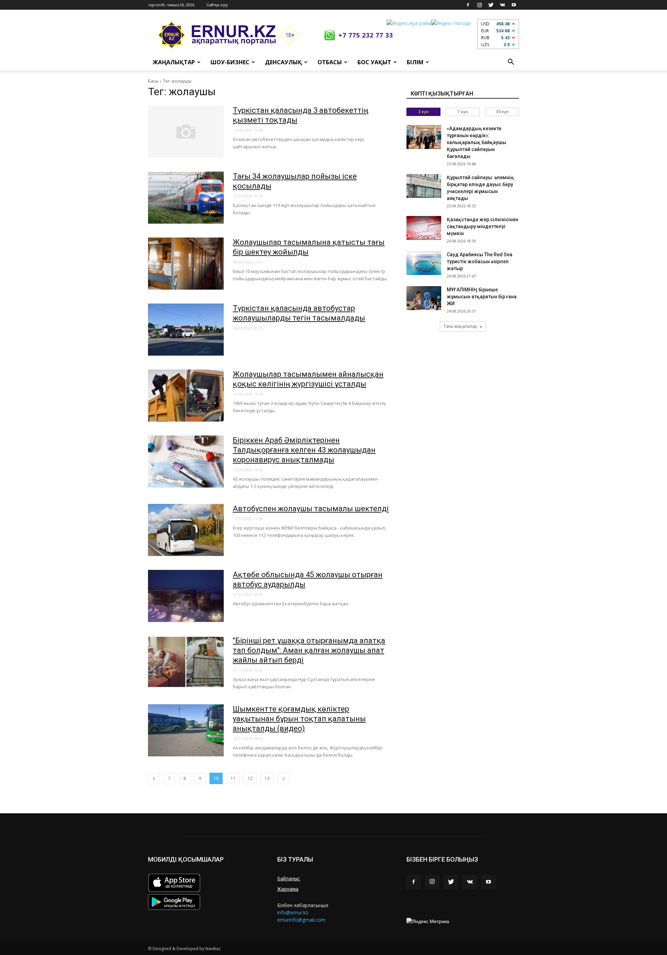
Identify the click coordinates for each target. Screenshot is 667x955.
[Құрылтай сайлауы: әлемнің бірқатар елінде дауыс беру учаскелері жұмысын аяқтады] (423, 186)
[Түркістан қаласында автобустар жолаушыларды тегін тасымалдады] (186, 330)
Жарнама (287, 889)
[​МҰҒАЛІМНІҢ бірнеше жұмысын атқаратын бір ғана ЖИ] (423, 298)
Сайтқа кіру (217, 4)
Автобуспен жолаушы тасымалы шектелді (311, 508)
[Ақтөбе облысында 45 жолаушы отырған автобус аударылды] (186, 596)
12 (250, 778)
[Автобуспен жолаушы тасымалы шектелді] (186, 530)
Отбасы (330, 62)
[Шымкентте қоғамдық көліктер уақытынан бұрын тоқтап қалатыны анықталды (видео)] (186, 730)
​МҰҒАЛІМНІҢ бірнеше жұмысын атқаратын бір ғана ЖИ (482, 296)
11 (233, 778)
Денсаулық (283, 62)
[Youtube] (514, 5)
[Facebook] (468, 5)
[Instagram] (479, 5)
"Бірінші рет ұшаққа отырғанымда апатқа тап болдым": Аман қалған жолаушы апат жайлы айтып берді (309, 650)
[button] (510, 62)
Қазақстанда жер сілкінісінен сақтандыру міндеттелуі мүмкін (482, 226)
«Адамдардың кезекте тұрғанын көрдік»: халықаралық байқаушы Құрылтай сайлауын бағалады (476, 142)
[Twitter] (491, 5)
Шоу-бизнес (230, 62)
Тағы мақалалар (460, 326)
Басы (153, 81)
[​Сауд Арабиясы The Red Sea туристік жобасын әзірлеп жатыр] (423, 263)
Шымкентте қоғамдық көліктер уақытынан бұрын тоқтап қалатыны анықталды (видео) (299, 719)
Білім (415, 62)
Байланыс (288, 878)
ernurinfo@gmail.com (301, 919)
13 (267, 778)
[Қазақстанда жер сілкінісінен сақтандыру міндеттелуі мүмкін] (423, 228)
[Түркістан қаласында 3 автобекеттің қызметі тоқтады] (186, 132)
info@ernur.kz (292, 912)
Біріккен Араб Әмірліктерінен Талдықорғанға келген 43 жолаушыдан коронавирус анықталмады (304, 450)
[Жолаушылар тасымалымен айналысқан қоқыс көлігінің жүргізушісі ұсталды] (186, 395)
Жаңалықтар (174, 62)
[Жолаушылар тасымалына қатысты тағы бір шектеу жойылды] (186, 264)
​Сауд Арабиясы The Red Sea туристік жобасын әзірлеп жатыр (479, 261)
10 (216, 778)
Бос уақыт (374, 62)
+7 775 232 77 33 (365, 35)
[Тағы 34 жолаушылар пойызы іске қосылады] (186, 198)
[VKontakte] (502, 5)
